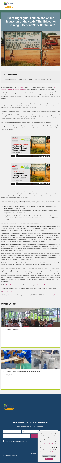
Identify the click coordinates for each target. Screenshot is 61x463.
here (55, 295)
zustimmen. (17, 441)
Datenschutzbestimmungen (13, 441)
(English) (4, 291)
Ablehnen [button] (53, 456)
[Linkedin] (54, 407)
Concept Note (10, 284)
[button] (58, 5)
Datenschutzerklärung (49, 443)
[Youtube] (57, 407)
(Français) (9, 291)
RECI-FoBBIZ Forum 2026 (11, 329)
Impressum (33, 453)
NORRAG (21, 87)
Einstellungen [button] (46, 456)
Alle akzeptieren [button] (48, 458)
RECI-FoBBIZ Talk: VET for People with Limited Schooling (21, 371)
